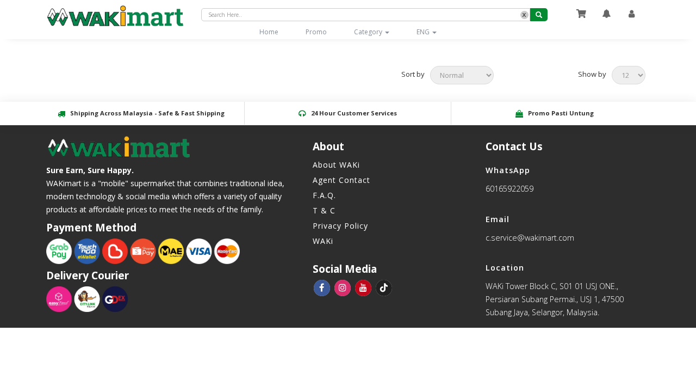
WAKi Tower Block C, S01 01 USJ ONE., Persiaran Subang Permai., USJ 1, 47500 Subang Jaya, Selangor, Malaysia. (555, 299)
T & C (324, 210)
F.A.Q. (324, 195)
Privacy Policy (340, 225)
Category (369, 31)
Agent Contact (341, 180)
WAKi (323, 241)
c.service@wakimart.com (530, 237)
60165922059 (509, 188)
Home (275, 31)
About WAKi (336, 165)
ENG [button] (424, 31)
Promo (316, 31)
